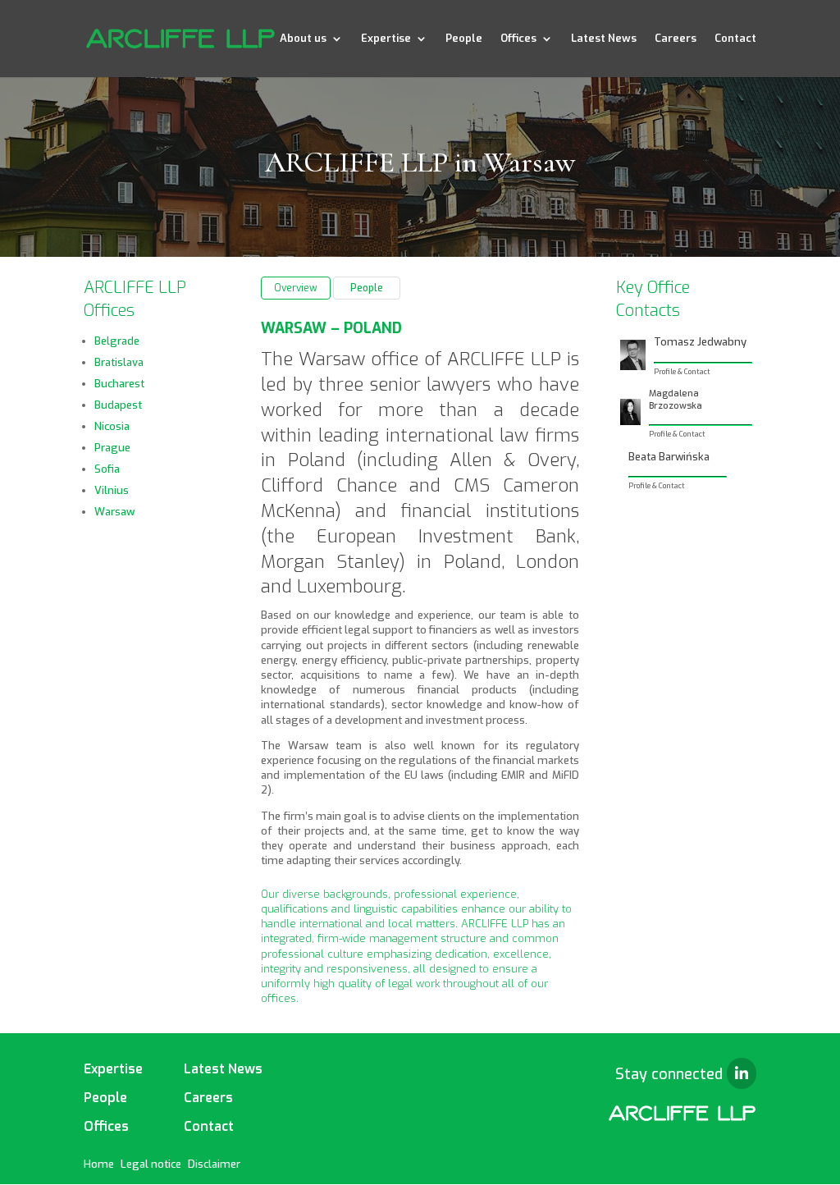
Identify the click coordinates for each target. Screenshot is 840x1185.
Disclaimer (214, 1164)
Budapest (118, 405)
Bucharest (119, 384)
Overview (295, 288)
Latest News (604, 39)
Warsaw (114, 512)
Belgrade (116, 341)
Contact (735, 39)
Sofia (107, 469)
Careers (675, 39)
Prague (112, 448)
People (463, 39)
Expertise (386, 39)
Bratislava (119, 362)
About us (303, 39)
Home (99, 1164)
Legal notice (151, 1164)
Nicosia (112, 426)
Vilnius (111, 490)
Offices (518, 39)
